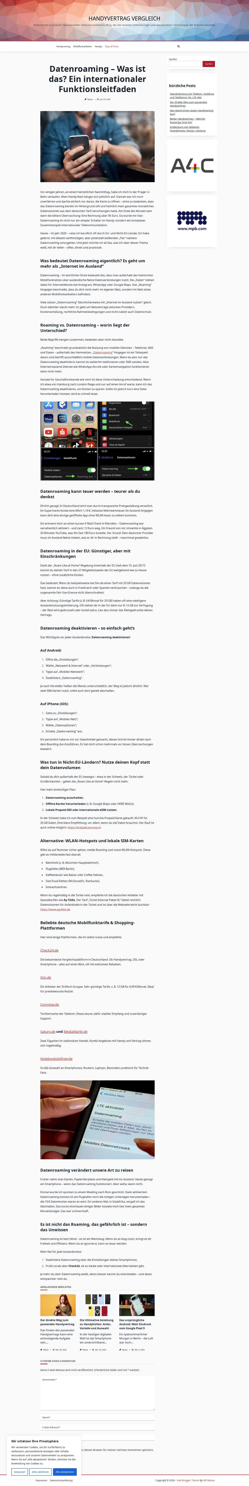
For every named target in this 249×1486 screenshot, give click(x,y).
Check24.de (49, 950)
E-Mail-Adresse (51, 1427)
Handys (98, 46)
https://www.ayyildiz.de (55, 909)
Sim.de (45, 977)
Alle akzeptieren (65, 1471)
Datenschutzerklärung (61, 1480)
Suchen (173, 59)
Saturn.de (47, 1031)
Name (46, 1417)
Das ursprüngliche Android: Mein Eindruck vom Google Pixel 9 (135, 1324)
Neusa (90, 99)
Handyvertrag (63, 46)
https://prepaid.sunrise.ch (84, 827)
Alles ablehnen (40, 1471)
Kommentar (49, 1379)
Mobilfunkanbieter (82, 46)
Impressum (41, 1480)
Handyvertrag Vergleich (124, 18)
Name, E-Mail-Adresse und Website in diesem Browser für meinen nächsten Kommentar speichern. (97, 1449)
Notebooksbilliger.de (56, 1058)
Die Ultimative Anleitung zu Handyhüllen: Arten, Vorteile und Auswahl (96, 1324)
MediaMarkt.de (75, 1031)
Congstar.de (49, 1004)
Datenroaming (103, 352)
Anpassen (19, 1471)
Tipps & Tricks (112, 46)
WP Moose (209, 1480)
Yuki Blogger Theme (188, 1480)
